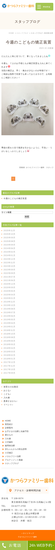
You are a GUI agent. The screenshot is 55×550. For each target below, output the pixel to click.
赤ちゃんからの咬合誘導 (16, 449)
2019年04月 (9, 323)
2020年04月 (9, 295)
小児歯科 (9, 442)
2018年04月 (9, 348)
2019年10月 (9, 305)
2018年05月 (9, 344)
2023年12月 (9, 259)
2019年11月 (9, 302)
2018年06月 (9, 341)
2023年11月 (9, 262)
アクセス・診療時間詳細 (27, 490)
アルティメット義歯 (14, 460)
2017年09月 (9, 373)
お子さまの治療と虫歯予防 (17, 431)
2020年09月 (9, 287)
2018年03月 (9, 351)
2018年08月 (9, 337)
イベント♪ (8, 404)
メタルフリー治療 (13, 456)
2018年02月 (9, 355)
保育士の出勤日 (11, 387)
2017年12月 (9, 362)
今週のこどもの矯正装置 (28, 42)
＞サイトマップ (27, 533)
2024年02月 (9, 252)
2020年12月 (9, 284)
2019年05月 (9, 319)
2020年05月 (9, 291)
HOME (8, 421)
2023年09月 (9, 269)
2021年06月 (9, 280)
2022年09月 (9, 273)
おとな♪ (7, 390)
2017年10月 (9, 369)
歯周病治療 (10, 445)
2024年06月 (9, 248)
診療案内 (9, 428)
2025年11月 (9, 230)
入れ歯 (7, 397)
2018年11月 (9, 330)
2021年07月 (9, 277)
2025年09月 (9, 237)
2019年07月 (9, 312)
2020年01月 (9, 298)
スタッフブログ (12, 463)
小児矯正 (9, 453)
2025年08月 (9, 241)
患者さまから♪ (10, 401)
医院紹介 (9, 424)
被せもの (9, 435)
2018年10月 (9, 334)
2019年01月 (9, 326)
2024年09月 (9, 245)
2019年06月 (9, 316)
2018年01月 (9, 359)
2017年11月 (9, 366)
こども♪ (7, 394)
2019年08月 (9, 309)
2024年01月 (9, 255)
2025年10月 (9, 234)
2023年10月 (9, 266)
